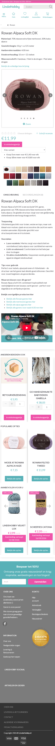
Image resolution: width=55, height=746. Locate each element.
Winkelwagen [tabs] (47, 17)
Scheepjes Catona (41, 527)
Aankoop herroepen (11, 657)
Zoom (28, 124)
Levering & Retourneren (8, 651)
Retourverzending (14, 395)
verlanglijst (25, 17)
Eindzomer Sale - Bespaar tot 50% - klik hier (16, 1)
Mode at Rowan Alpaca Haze (14, 464)
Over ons (7, 641)
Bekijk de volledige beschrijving (15, 66)
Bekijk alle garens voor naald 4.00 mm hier (24, 307)
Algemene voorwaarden (16, 722)
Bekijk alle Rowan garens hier (19, 298)
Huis (13, 17)
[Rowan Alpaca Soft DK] (27, 95)
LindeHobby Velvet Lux (14, 527)
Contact (8, 717)
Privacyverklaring (13, 727)
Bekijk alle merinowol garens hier (20, 301)
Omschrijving (11, 194)
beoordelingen (25, 133)
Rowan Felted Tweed (41, 464)
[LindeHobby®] (11, 6)
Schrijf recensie (46, 133)
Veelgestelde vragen (11, 645)
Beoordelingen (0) (33, 194)
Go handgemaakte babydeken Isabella (41, 395)
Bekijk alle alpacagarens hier (18, 304)
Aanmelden (36, 17)
